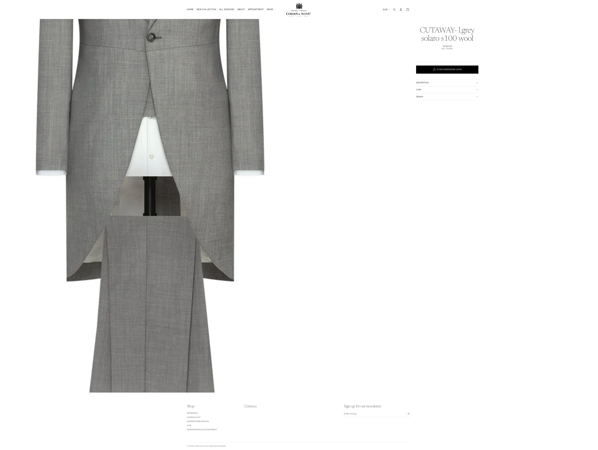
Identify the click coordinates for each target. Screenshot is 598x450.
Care (418, 89)
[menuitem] (270, 9)
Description (422, 82)
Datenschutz (193, 417)
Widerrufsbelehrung (198, 421)
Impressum (192, 413)
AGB (189, 425)
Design (419, 96)
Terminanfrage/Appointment (202, 429)
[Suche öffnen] (394, 9)
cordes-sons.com (201, 446)
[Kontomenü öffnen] (400, 9)
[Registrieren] (408, 414)
